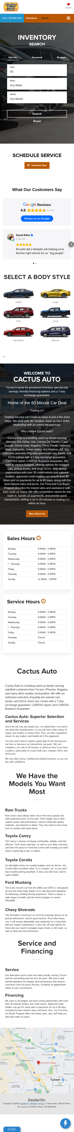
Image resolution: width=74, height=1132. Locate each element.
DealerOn (25, 1103)
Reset (37, 121)
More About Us (37, 513)
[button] (12, 18)
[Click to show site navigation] (68, 18)
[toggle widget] (65, 1123)
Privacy (42, 1103)
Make (12, 81)
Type (12, 67)
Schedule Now (39, 165)
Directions (31, 18)
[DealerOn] (36, 1100)
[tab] (12, 56)
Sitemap (33, 1103)
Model (13, 94)
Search (37, 113)
